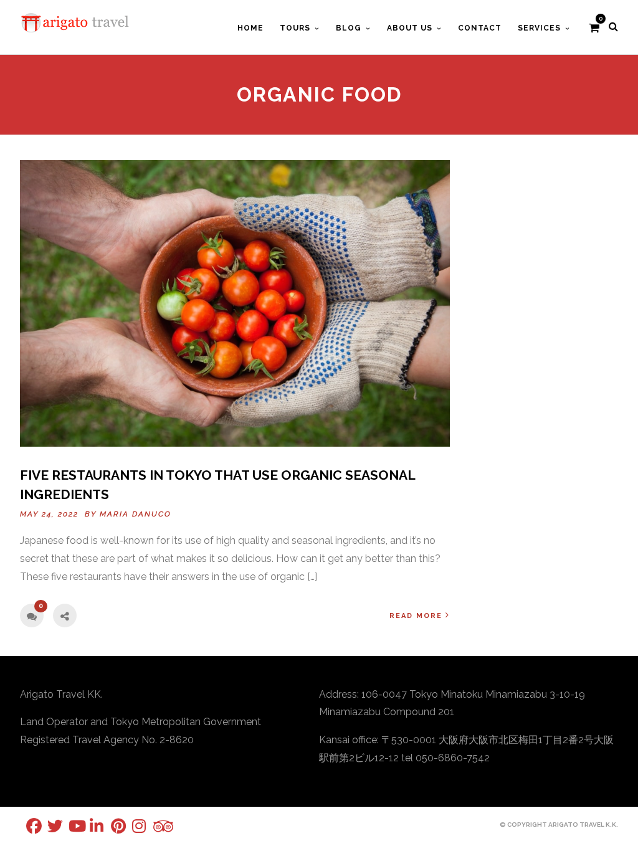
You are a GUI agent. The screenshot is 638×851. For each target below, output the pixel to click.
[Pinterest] (111, 826)
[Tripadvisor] (153, 826)
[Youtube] (68, 826)
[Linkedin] (89, 826)
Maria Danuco (135, 514)
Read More (415, 616)
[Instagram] (132, 826)
